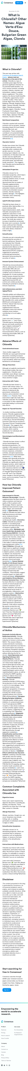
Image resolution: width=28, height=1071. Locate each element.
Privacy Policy (5, 1057)
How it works (5, 1038)
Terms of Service (6, 1060)
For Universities (18, 1030)
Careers (3, 1052)
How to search (5, 1035)
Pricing (3, 1032)
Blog (2, 1055)
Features (3, 1030)
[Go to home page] (7, 3)
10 (12, 138)
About (3, 1046)
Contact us (4, 1049)
